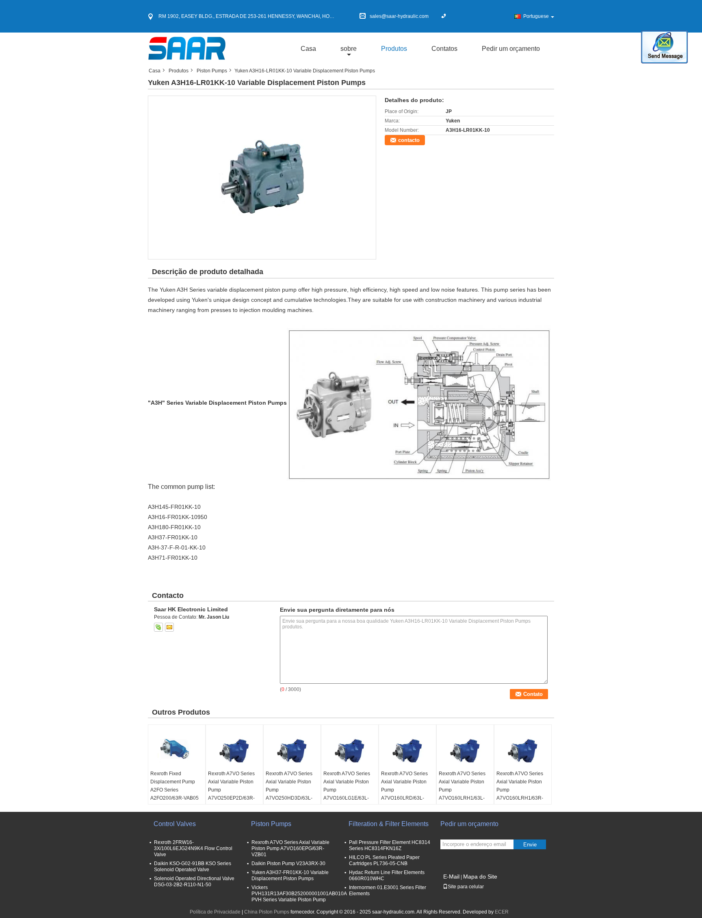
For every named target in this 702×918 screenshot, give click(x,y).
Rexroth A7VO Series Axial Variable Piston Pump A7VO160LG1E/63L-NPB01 (346, 790)
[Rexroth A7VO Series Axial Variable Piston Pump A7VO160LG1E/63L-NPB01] (349, 749)
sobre (348, 48)
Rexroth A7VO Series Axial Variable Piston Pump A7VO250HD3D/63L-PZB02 (289, 790)
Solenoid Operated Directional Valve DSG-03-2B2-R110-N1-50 (194, 881)
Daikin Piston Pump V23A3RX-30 (288, 863)
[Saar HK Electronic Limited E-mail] (169, 627)
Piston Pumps (212, 71)
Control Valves (175, 823)
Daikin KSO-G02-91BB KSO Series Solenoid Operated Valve (192, 866)
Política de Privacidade (215, 912)
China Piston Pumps (266, 912)
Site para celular (466, 887)
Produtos (394, 48)
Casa (308, 48)
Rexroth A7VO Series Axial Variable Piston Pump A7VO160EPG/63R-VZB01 (290, 848)
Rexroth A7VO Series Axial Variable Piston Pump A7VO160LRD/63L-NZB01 (404, 790)
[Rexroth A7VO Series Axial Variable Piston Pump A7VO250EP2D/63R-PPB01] (234, 749)
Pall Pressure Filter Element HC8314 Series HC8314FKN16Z (389, 845)
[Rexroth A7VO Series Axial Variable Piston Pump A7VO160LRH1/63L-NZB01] (465, 749)
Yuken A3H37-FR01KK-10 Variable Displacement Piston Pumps (290, 875)
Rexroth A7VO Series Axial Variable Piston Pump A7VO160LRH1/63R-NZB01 (519, 790)
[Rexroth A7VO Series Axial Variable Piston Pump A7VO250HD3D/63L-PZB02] (292, 749)
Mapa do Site (480, 876)
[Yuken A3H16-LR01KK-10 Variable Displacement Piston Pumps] (262, 177)
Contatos (444, 48)
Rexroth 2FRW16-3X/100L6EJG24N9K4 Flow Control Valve (193, 848)
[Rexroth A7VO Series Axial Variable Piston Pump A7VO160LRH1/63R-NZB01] (522, 749)
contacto (409, 140)
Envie (530, 845)
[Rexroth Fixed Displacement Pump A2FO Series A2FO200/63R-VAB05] (176, 749)
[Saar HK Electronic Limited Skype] (158, 627)
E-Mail (451, 876)
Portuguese (536, 16)
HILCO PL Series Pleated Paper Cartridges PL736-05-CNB (384, 860)
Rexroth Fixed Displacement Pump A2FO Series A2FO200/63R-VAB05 (174, 786)
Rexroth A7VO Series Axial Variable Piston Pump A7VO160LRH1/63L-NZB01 (462, 790)
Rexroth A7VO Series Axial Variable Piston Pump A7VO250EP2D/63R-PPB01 (231, 790)
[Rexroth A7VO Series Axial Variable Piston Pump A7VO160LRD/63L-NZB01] (407, 749)
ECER (502, 912)
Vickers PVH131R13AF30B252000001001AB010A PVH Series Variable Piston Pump (299, 894)
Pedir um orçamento (511, 48)
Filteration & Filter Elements (389, 823)
